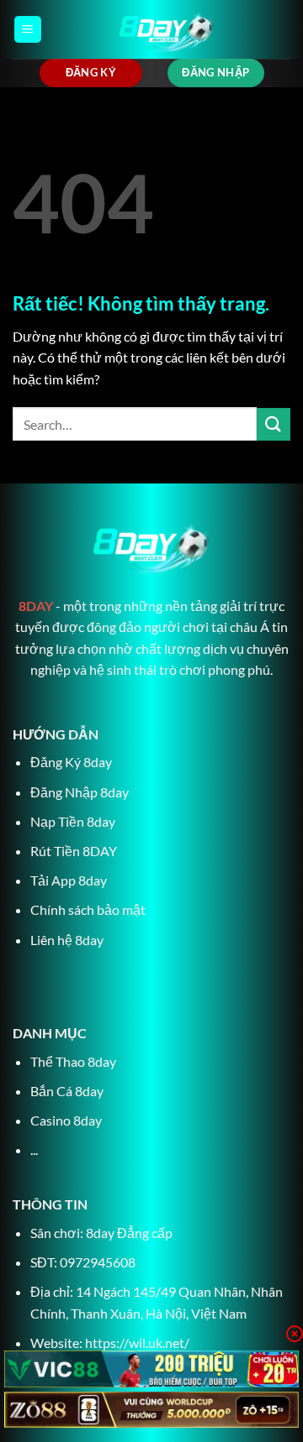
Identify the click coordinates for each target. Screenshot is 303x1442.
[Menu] (27, 30)
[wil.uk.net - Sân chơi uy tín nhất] (166, 29)
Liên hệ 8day (67, 940)
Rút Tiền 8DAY (73, 851)
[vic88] (151, 1369)
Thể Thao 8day (73, 1061)
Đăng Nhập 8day (79, 792)
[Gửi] (273, 424)
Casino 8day (66, 1120)
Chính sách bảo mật (88, 909)
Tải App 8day (68, 880)
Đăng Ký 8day (71, 762)
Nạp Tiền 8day (72, 821)
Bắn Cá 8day (67, 1091)
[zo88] (151, 1410)
